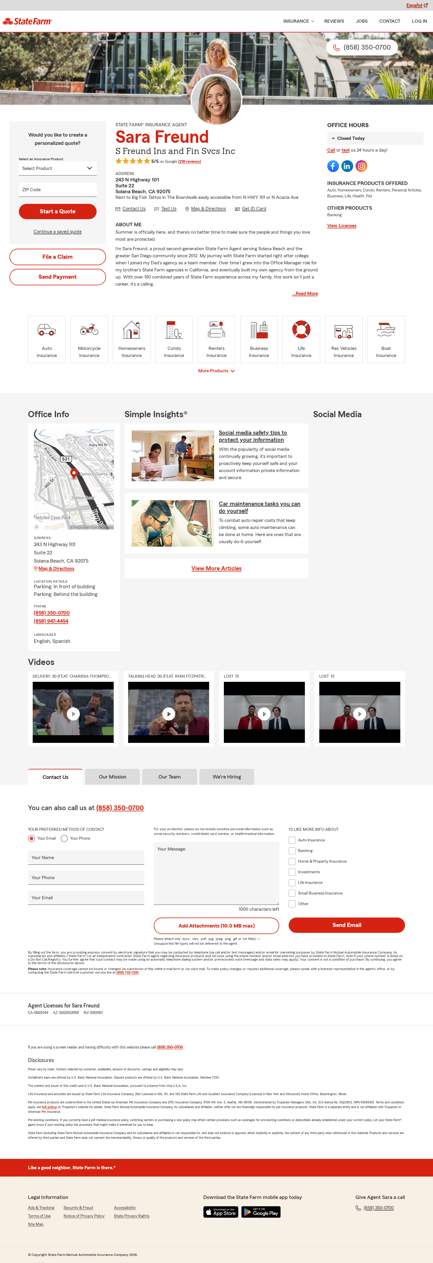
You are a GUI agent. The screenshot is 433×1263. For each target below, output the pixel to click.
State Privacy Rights (131, 1216)
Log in (419, 21)
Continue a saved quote (58, 231)
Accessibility (125, 1208)
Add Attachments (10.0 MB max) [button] (217, 925)
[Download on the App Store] (221, 1212)
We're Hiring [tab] (227, 776)
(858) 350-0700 (52, 612)
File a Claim (57, 257)
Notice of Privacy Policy (84, 1216)
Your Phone (80, 838)
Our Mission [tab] (112, 776)
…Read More (305, 293)
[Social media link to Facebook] (333, 166)
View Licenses (341, 225)
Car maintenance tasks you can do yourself (259, 507)
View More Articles (216, 568)
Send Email (347, 925)
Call (331, 150)
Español (414, 5)
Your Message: (171, 849)
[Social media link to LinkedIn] (347, 166)
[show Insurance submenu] (311, 21)
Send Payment (58, 277)
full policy (49, 1107)
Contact (389, 21)
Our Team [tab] (169, 776)
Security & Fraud (78, 1208)
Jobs (362, 21)
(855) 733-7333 (127, 972)
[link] (27, 21)
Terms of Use (39, 1216)
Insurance (296, 21)
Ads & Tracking (41, 1208)
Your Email (46, 838)
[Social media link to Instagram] (361, 166)
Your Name (43, 857)
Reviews (334, 21)
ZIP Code (31, 189)
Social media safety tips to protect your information (253, 436)
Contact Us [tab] (55, 777)
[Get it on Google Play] (261, 1212)
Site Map (36, 1224)
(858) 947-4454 (51, 621)
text (346, 150)
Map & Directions (56, 568)
